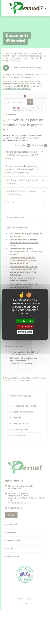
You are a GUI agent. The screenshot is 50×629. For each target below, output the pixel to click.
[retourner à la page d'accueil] (25, 8)
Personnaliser (25, 332)
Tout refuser (26, 326)
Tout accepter (26, 321)
